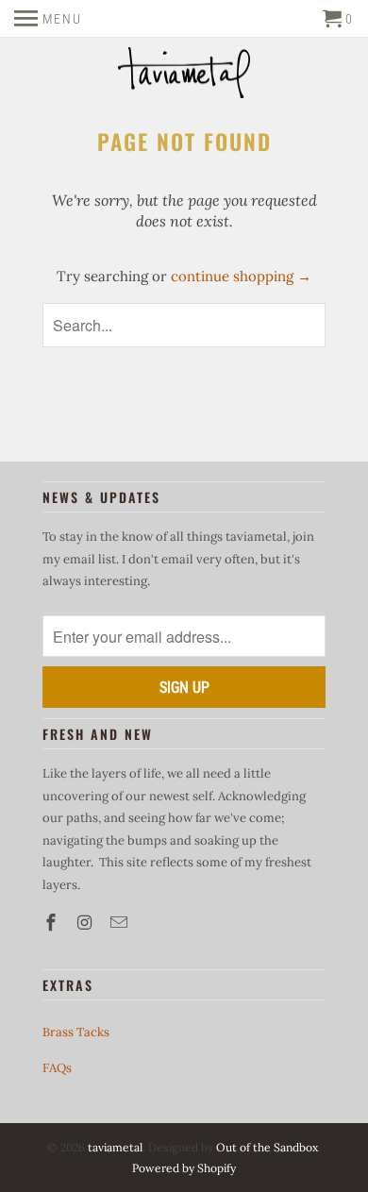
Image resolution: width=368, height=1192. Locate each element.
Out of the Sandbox (267, 1147)
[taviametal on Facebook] (52, 922)
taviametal (115, 1147)
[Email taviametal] (120, 922)
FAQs (57, 1068)
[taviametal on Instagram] (86, 922)
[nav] (48, 19)
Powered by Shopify (184, 1168)
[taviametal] (184, 75)
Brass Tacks (75, 1032)
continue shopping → (241, 276)
